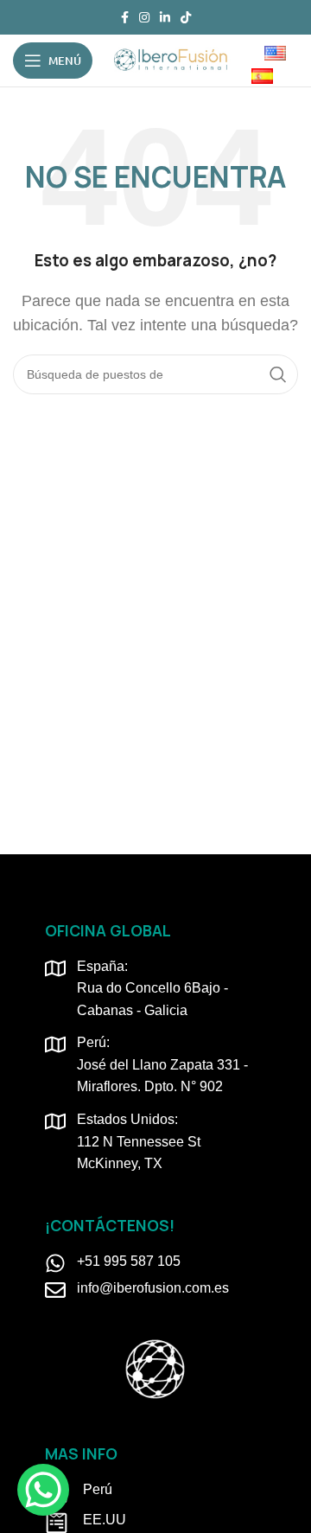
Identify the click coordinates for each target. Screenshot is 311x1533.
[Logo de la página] (170, 59)
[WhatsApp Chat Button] (43, 1490)
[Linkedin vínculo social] (165, 17)
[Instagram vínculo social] (144, 17)
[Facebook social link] (125, 17)
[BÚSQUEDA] (278, 374)
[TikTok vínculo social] (185, 17)
